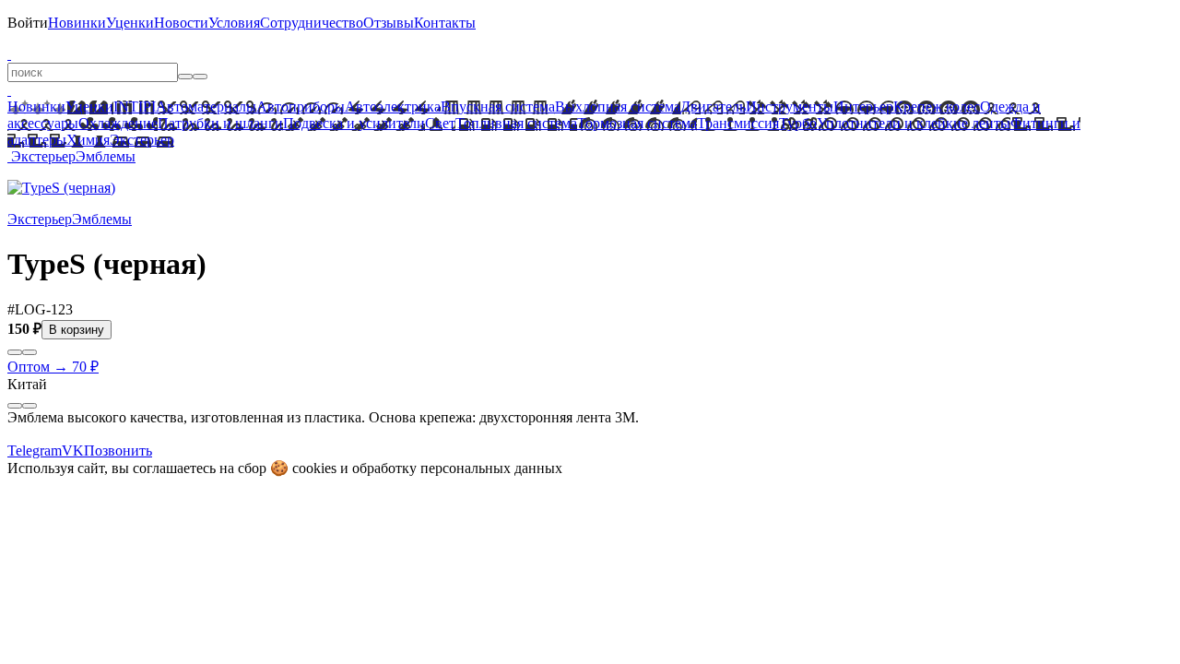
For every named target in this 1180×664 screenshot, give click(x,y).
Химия (88, 140)
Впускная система (498, 106)
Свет (440, 123)
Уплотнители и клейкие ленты (913, 123)
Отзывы (388, 22)
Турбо (798, 123)
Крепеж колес (936, 106)
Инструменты (789, 106)
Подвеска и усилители (354, 123)
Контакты (445, 22)
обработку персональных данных (457, 468)
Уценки (130, 22)
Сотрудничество (311, 22)
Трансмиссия (738, 123)
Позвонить (118, 450)
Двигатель (713, 106)
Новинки (77, 22)
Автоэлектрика (393, 106)
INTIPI (134, 106)
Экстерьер (142, 140)
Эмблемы (106, 156)
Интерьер (863, 106)
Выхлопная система (617, 106)
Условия (234, 22)
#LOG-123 (40, 309)
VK (73, 450)
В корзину (76, 330)
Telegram (34, 450)
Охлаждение (118, 123)
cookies (314, 468)
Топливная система (516, 123)
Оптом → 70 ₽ (53, 366)
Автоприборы (300, 106)
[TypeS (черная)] (61, 188)
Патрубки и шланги (220, 123)
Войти (27, 22)
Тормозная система (637, 123)
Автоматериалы (206, 106)
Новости (181, 22)
